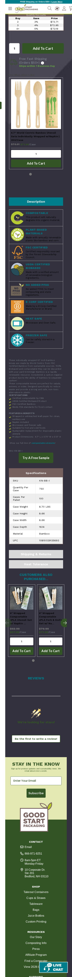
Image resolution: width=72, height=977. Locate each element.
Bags (36, 909)
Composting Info (36, 943)
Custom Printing (36, 921)
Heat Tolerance (36, 564)
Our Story (36, 937)
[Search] (50, 8)
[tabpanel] (36, 123)
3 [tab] (41, 174)
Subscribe (36, 793)
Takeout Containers (36, 892)
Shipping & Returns (36, 554)
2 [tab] (36, 174)
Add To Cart (36, 163)
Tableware (36, 903)
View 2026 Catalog (36, 966)
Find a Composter (35, 960)
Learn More (57, 2)
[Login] (64, 8)
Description (36, 201)
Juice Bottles (36, 915)
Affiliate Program (36, 954)
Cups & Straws (35, 897)
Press (36, 948)
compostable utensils (43, 443)
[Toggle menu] (10, 8)
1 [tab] (30, 174)
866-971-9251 (33, 853)
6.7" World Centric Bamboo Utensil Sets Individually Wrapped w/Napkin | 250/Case (35, 136)
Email (28, 847)
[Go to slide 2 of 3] (65, 623)
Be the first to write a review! (36, 738)
